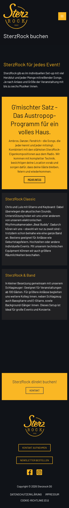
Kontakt (35, 390)
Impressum (52, 494)
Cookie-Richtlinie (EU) (35, 500)
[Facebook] (30, 472)
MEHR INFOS (34, 179)
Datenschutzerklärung (26, 494)
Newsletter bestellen (34, 460)
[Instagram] (39, 472)
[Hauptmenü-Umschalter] (62, 16)
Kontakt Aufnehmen (34, 447)
